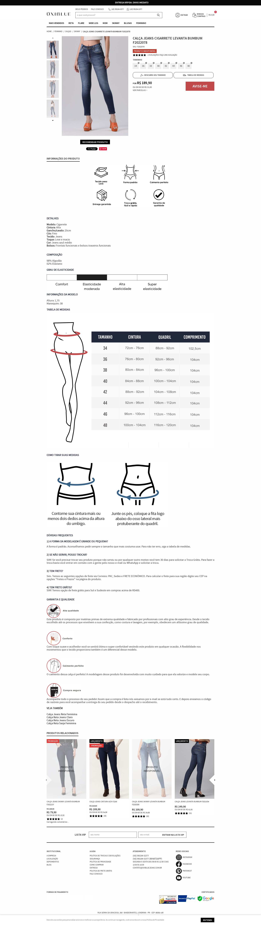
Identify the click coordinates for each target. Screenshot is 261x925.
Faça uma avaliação (168, 55)
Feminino (141, 23)
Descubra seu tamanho (155, 75)
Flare (81, 23)
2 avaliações (153, 55)
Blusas (128, 23)
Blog (49, 865)
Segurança (95, 859)
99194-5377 (117, 9)
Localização (52, 859)
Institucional (54, 851)
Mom (105, 23)
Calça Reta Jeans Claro (60, 717)
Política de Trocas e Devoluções (105, 856)
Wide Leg (93, 23)
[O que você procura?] (158, 15)
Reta (71, 23)
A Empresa (51, 856)
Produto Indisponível (66, 769)
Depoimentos (53, 862)
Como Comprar (97, 865)
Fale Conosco (97, 9)
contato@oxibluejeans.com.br (147, 868)
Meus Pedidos (81, 9)
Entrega (94, 868)
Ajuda (92, 851)
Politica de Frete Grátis (101, 871)
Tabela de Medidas (195, 75)
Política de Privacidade (100, 862)
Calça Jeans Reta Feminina (62, 714)
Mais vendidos (56, 23)
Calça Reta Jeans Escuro (60, 720)
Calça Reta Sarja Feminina (61, 723)
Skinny (115, 23)
